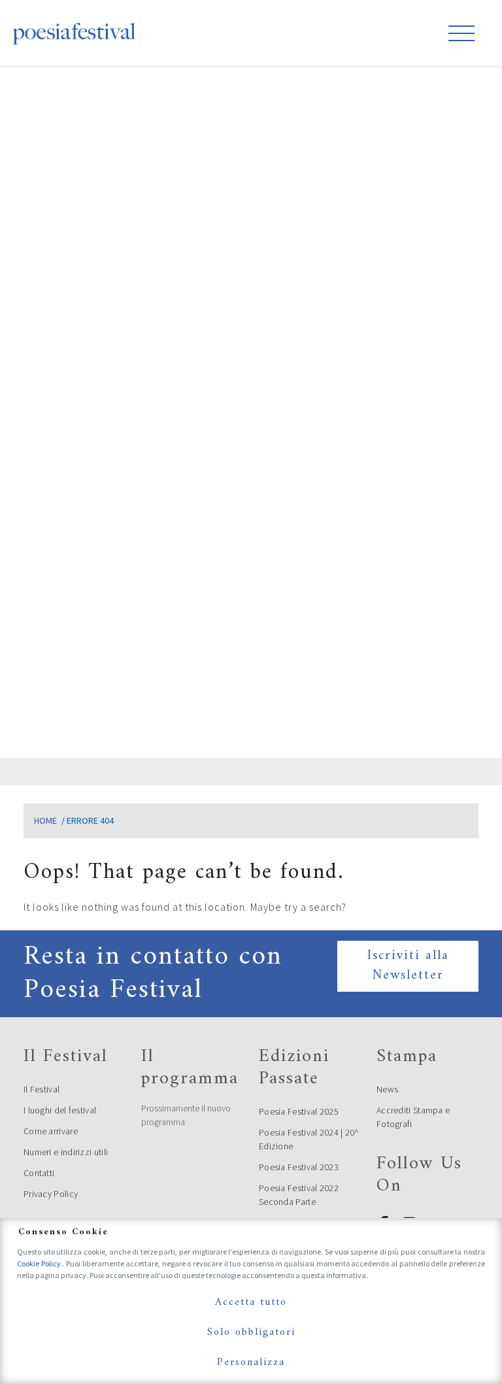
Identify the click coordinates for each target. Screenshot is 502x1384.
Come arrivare (51, 1131)
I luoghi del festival (60, 1110)
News (387, 1089)
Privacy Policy (51, 1194)
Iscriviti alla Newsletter (408, 966)
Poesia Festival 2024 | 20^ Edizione (309, 1139)
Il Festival (41, 1089)
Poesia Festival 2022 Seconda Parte (299, 1194)
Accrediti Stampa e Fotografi (413, 1117)
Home (45, 820)
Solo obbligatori (251, 1332)
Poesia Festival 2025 (299, 1111)
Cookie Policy (39, 1263)
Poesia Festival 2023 (299, 1167)
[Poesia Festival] (74, 32)
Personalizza (251, 1362)
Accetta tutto (251, 1302)
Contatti (39, 1173)
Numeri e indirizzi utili (66, 1152)
